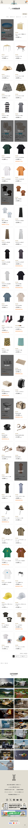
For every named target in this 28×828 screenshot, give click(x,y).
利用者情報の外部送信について (14, 794)
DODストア (2, 663)
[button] (26, 656)
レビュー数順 (24, 16)
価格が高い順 (18, 16)
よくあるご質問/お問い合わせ (14, 787)
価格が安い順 (12, 16)
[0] (26, 2)
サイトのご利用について (19, 792)
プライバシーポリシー (8, 792)
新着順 (7, 16)
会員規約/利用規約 (20, 789)
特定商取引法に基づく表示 (9, 789)
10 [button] (22, 656)
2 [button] (16, 656)
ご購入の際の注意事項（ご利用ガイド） (14, 784)
